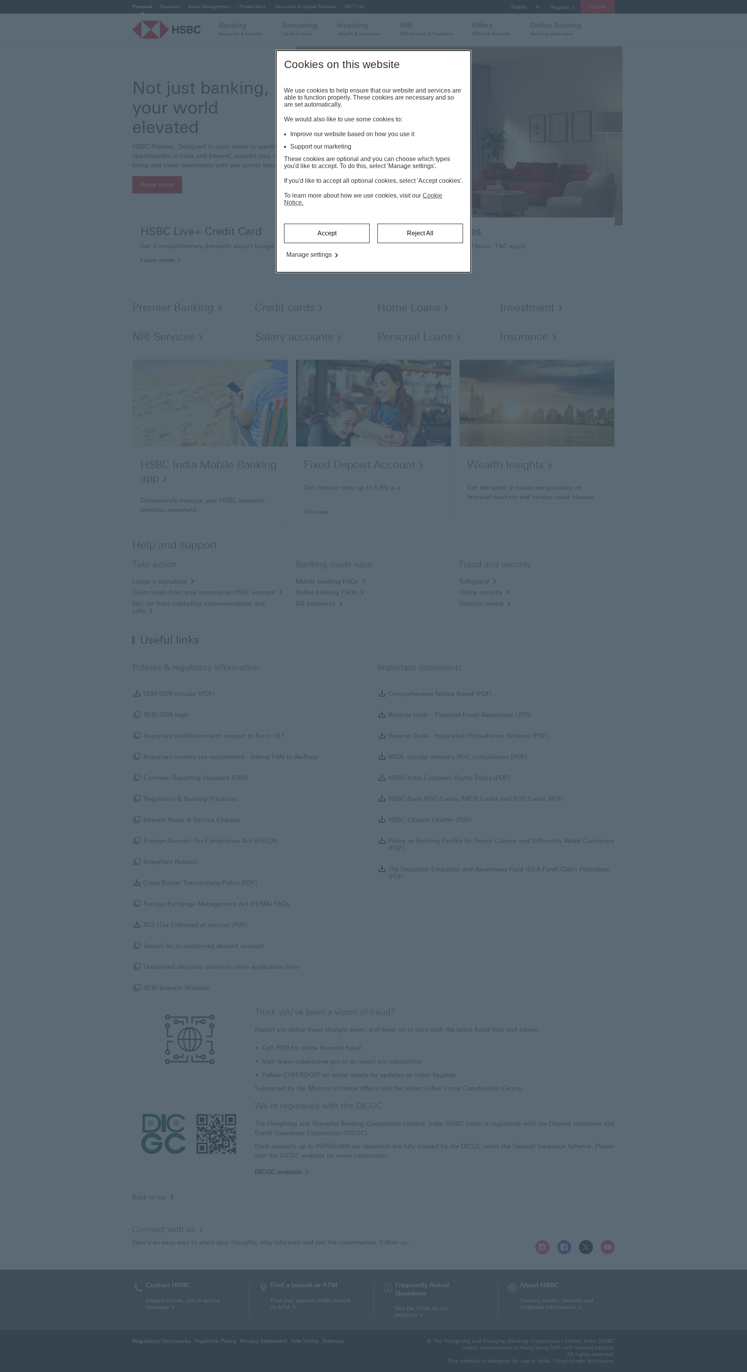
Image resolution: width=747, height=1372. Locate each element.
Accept (327, 233)
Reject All (420, 233)
